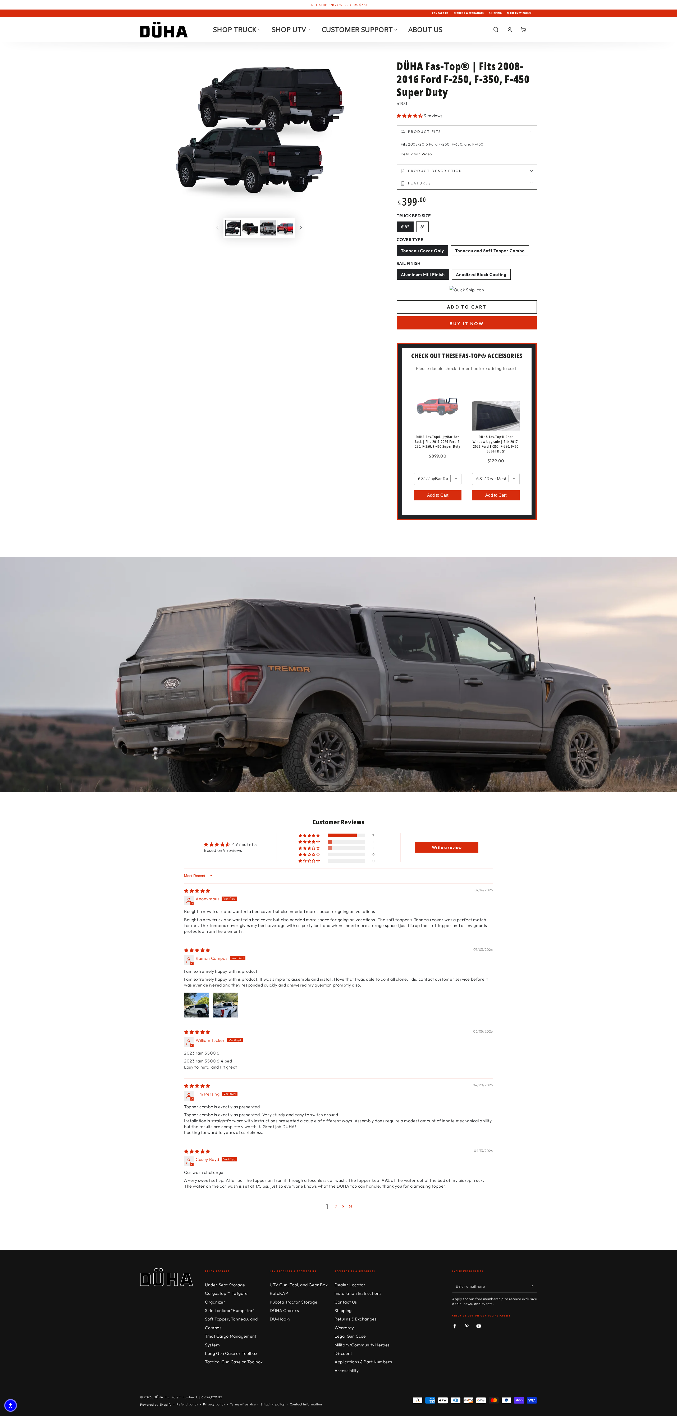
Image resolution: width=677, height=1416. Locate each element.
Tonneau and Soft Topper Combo (490, 251)
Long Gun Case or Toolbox (231, 1353)
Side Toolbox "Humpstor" (230, 1310)
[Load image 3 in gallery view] (268, 228)
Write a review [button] (447, 847)
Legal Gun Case (350, 1336)
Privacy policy (214, 1404)
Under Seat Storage (225, 1284)
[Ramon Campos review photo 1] (196, 1005)
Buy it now (467, 323)
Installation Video (416, 154)
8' (424, 228)
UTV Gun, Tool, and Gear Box (299, 1284)
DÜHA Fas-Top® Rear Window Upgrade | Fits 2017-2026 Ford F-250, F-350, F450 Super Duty (496, 444)
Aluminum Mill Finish (425, 275)
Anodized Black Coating (483, 275)
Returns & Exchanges (469, 13)
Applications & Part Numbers (363, 1361)
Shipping (495, 13)
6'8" (407, 228)
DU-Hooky (280, 1319)
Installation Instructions (358, 1293)
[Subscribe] (534, 1286)
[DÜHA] (164, 30)
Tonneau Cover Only (424, 251)
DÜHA (158, 1397)
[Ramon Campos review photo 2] (225, 1005)
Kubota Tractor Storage (293, 1302)
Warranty (344, 1327)
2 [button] (336, 1206)
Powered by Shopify (156, 1404)
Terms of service (243, 1404)
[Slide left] (217, 228)
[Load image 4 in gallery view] (285, 228)
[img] (197, 890)
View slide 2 (338, 781)
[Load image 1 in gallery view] (233, 228)
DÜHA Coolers (284, 1310)
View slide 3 (354, 781)
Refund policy (187, 1404)
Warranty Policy (519, 13)
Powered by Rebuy (467, 524)
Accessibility (347, 1370)
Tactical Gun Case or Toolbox (234, 1361)
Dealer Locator (350, 1284)
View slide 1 (322, 781)
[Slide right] (301, 228)
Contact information (306, 1404)
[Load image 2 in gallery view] (250, 228)
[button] (496, 29)
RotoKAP (279, 1293)
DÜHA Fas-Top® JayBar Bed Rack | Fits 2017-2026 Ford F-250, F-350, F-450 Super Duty (437, 442)
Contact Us (440, 13)
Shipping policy (272, 1404)
